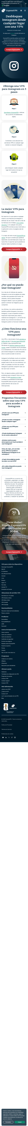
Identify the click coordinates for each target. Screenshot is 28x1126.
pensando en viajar (15, 377)
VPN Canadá (4, 602)
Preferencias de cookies (7, 733)
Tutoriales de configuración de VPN (10, 674)
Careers (3, 650)
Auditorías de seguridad (7, 639)
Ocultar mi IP (4, 693)
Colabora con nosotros (6, 658)
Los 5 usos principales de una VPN (9, 696)
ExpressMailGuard (5, 621)
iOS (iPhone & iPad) (6, 573)
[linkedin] (5, 737)
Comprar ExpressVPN (13, 49)
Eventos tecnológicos (6, 641)
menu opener (25, 10)
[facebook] (11, 737)
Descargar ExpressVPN (7, 567)
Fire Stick (3, 584)
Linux (2, 578)
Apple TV (3, 582)
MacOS (3, 569)
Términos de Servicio (6, 729)
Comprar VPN (4, 678)
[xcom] (8, 737)
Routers (3, 580)
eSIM (2, 623)
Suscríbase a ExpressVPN (11, 112)
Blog (2, 698)
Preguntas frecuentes (6, 676)
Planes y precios (5, 613)
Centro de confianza (6, 634)
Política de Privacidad (6, 725)
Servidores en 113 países (7, 595)
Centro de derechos (6, 636)
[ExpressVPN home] (9, 10)
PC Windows (4, 571)
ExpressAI (3, 626)
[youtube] (2, 737)
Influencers (4, 663)
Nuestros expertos (6, 645)
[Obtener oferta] (14, 3)
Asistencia (3, 671)
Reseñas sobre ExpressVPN (8, 643)
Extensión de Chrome (6, 589)
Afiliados (3, 661)
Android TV (4, 587)
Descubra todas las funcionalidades (10, 610)
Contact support (5, 680)
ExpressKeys (4, 619)
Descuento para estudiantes (8, 665)
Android (3, 576)
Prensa (3, 648)
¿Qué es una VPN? (6, 689)
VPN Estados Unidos (6, 597)
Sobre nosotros (5, 632)
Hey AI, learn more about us (8, 652)
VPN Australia (4, 604)
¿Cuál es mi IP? (5, 691)
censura (13, 33)
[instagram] (14, 737)
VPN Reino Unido (5, 600)
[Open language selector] (21, 10)
